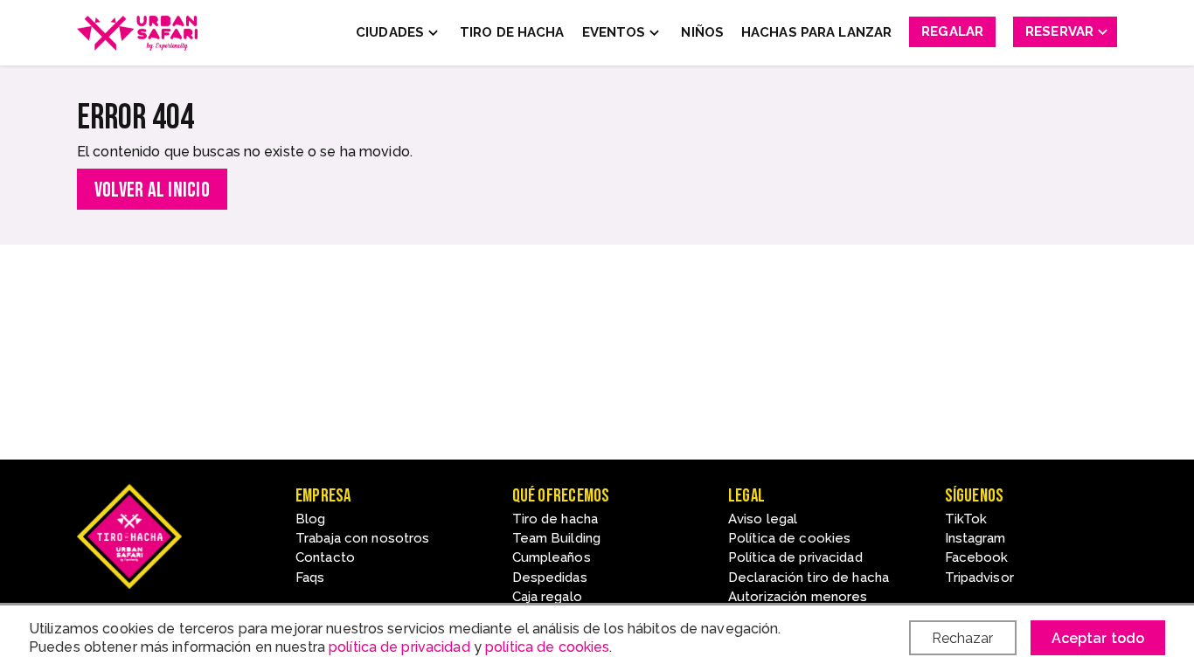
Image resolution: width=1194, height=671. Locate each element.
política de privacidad (399, 647)
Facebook (977, 557)
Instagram (975, 538)
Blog (310, 519)
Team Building (556, 538)
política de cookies (547, 647)
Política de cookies (789, 538)
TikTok (966, 519)
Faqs (309, 577)
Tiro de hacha (555, 519)
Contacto (325, 557)
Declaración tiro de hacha (808, 577)
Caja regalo (547, 597)
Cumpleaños (551, 557)
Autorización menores (797, 597)
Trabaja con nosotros (362, 538)
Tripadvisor (979, 577)
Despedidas (549, 577)
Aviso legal (762, 519)
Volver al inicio (152, 190)
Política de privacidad (795, 557)
